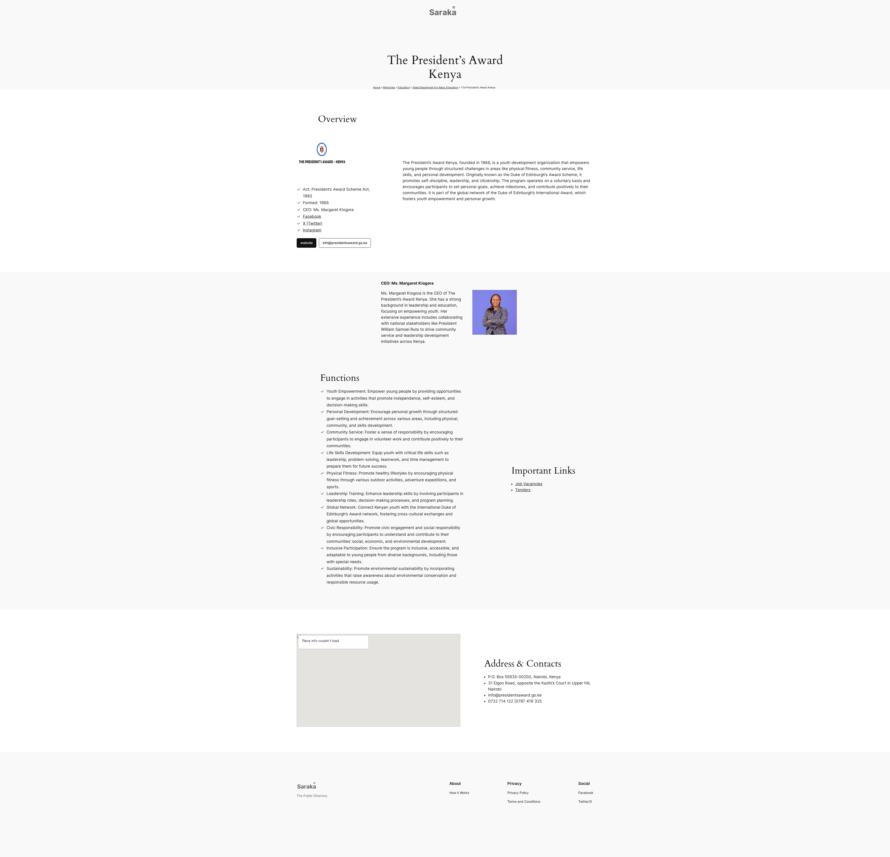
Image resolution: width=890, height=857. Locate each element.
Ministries (389, 87)
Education (404, 87)
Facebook (312, 216)
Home (376, 87)
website (306, 243)
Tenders (523, 490)
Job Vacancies (528, 483)
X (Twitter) (312, 223)
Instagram (312, 230)
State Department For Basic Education (435, 87)
